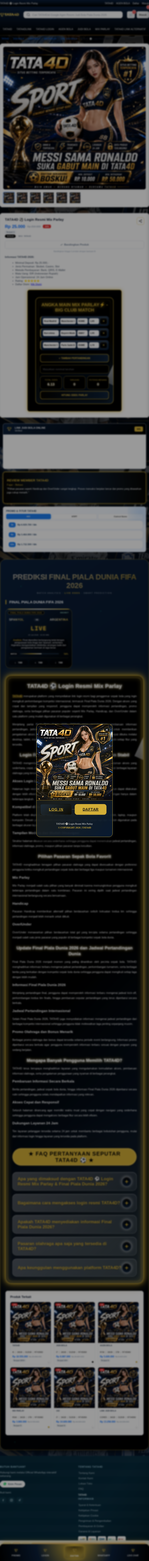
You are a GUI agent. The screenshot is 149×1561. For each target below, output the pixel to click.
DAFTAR (91, 809)
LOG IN (56, 809)
